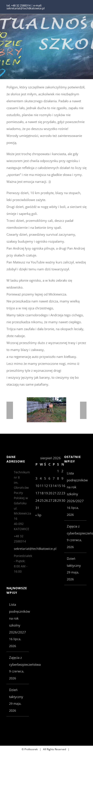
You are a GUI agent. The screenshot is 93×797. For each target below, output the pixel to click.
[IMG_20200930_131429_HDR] (38, 399)
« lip (38, 515)
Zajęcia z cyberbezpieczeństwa (18, 661)
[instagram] (85, 7)
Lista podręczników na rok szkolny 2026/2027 (18, 618)
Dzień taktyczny (16, 693)
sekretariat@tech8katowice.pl (21, 549)
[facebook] (78, 7)
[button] (9, 410)
